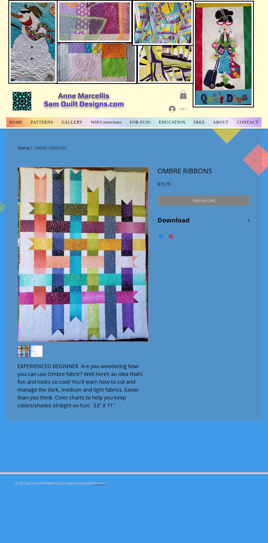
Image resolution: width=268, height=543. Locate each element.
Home (24, 148)
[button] (183, 94)
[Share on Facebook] (161, 236)
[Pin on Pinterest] (171, 236)
